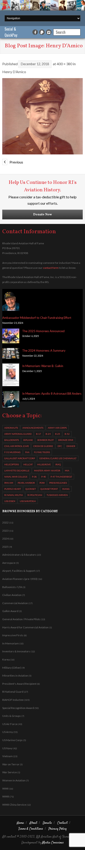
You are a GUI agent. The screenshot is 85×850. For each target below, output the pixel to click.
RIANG (66, 488)
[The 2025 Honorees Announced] (10, 336)
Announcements (32, 427)
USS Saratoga (28, 501)
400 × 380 (64, 64)
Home (20, 823)
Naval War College (15, 476)
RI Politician (34, 495)
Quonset (30, 488)
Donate (47, 823)
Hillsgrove (44, 464)
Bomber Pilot (45, 440)
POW (42, 482)
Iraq (58, 464)
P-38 (34, 476)
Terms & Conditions (30, 828)
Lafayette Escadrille (16, 470)
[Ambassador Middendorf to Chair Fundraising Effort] (10, 301)
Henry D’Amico (14, 72)
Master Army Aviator (47, 470)
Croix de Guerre (43, 446)
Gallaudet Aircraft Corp (19, 458)
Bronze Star (65, 440)
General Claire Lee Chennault (57, 458)
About (33, 823)
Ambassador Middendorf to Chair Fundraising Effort (36, 317)
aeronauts (11, 427)
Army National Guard (18, 433)
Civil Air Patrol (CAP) (16, 446)
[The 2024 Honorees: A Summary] (10, 354)
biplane (28, 440)
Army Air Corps (57, 427)
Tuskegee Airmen (57, 495)
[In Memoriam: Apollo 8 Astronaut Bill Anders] (10, 400)
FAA (27, 452)
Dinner (70, 446)
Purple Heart (12, 488)
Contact (62, 823)
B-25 (57, 433)
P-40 (43, 476)
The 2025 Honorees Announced (43, 331)
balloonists (11, 440)
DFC (60, 446)
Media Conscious (53, 842)
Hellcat (28, 464)
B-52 (67, 433)
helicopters (11, 464)
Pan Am (8, 482)
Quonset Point (49, 488)
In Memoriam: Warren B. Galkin (42, 366)
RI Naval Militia (13, 495)
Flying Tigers (42, 452)
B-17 (38, 433)
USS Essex (9, 501)
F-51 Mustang (12, 452)
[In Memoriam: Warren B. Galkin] (10, 375)
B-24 (48, 433)
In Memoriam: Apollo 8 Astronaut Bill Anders (51, 393)
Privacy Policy (58, 828)
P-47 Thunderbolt (61, 476)
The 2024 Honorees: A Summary (44, 350)
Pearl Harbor (26, 482)
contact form (50, 267)
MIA (67, 470)
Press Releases (58, 482)
